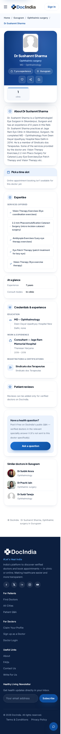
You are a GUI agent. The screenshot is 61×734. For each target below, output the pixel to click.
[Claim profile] (39, 79)
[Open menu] (5, 6)
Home (7, 17)
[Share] (30, 79)
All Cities (8, 605)
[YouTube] (37, 585)
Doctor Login (10, 640)
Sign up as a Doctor (14, 633)
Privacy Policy (39, 719)
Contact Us (9, 668)
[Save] (22, 79)
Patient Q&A (10, 612)
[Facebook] (6, 585)
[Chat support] (53, 726)
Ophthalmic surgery (37, 17)
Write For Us (10, 674)
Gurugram (19, 17)
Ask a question (30, 445)
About (6, 656)
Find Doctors (10, 599)
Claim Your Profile (13, 627)
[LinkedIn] (22, 585)
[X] (14, 585)
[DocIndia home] (23, 6)
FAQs (6, 662)
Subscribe (48, 698)
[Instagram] (30, 585)
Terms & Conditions (17, 719)
